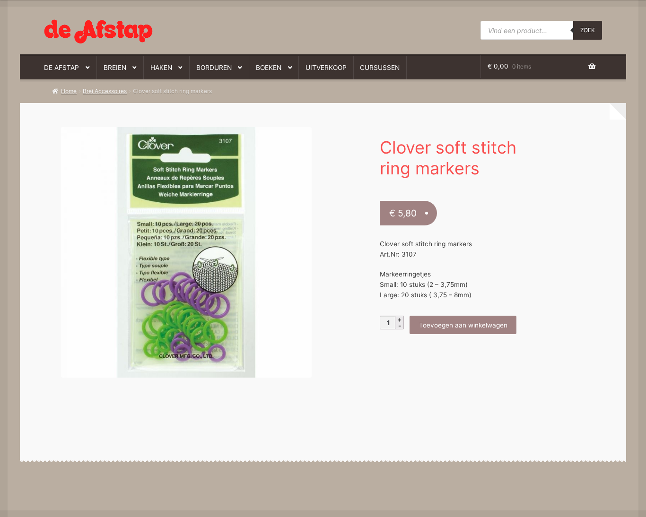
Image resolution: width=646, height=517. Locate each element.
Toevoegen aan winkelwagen (463, 325)
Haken (161, 67)
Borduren (214, 67)
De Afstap (61, 67)
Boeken (268, 67)
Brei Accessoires (105, 91)
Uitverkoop (326, 67)
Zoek (587, 30)
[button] (180, 139)
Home (69, 91)
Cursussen (380, 67)
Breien (115, 67)
